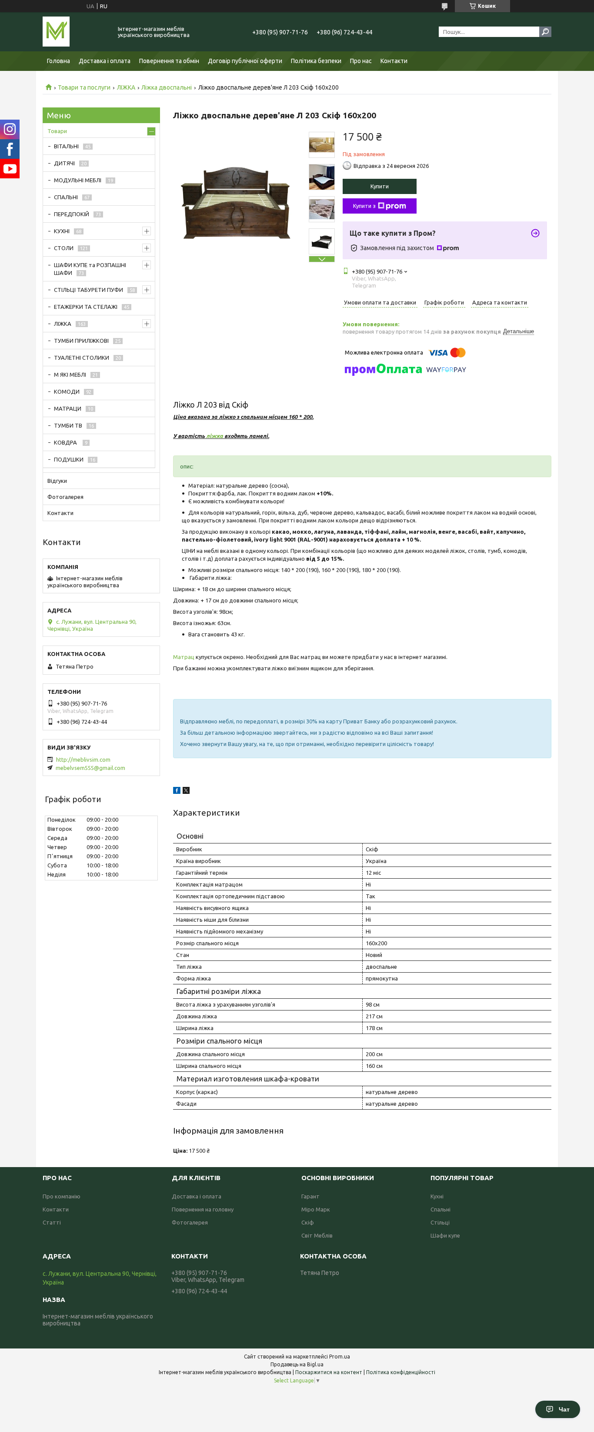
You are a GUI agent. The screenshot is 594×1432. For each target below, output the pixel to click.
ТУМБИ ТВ (68, 425)
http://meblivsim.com (83, 759)
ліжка (214, 436)
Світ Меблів (317, 1235)
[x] (186, 792)
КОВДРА (66, 442)
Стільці (440, 1222)
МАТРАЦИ (67, 408)
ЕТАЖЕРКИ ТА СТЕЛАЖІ (85, 307)
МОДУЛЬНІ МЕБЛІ (77, 180)
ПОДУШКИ (68, 459)
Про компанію (61, 1196)
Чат (564, 1409)
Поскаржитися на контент (328, 1372)
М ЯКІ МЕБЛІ (70, 374)
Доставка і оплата (104, 60)
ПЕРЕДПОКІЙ (71, 214)
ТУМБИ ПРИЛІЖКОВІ (81, 341)
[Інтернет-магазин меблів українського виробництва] (75, 32)
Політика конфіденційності (400, 1372)
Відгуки (57, 481)
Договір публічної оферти (245, 60)
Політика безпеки (316, 60)
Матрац (183, 657)
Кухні (437, 1196)
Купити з (364, 206)
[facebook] (176, 792)
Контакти (393, 60)
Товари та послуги (84, 87)
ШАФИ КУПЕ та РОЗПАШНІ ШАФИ (90, 269)
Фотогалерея (65, 497)
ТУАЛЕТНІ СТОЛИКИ (81, 358)
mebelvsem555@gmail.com (90, 768)
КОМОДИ (67, 391)
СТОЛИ (63, 248)
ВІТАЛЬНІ (66, 146)
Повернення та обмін (169, 60)
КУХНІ (62, 231)
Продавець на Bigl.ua (297, 1364)
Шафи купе (445, 1235)
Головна (58, 60)
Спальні (440, 1209)
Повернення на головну (203, 1209)
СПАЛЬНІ (66, 197)
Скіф (307, 1222)
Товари (57, 131)
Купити (379, 186)
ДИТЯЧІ (64, 163)
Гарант (310, 1196)
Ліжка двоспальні (166, 87)
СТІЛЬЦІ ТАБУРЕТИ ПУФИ (88, 290)
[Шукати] (545, 32)
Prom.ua (339, 1356)
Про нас (361, 60)
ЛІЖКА (126, 87)
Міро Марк (315, 1209)
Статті (52, 1222)
